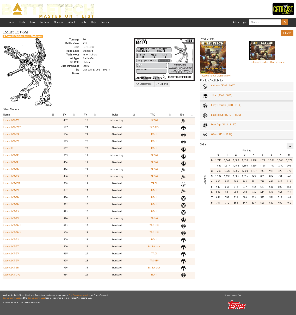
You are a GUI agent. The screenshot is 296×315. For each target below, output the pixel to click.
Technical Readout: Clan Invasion (267, 62)
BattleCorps (154, 246)
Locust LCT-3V (11, 218)
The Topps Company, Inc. (80, 295)
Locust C (8, 148)
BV (64, 114)
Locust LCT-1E (11, 155)
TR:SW (154, 120)
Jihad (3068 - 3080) (221, 95)
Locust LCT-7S (11, 134)
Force (104, 22)
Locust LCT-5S (11, 239)
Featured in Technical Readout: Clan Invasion (23, 36)
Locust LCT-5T (11, 246)
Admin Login (239, 22)
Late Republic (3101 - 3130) (226, 114)
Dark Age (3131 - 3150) (223, 124)
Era (182, 114)
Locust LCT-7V (11, 141)
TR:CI (154, 183)
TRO (152, 114)
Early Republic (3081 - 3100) (226, 105)
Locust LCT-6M (11, 267)
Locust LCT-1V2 (11, 183)
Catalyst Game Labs (11, 298)
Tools (83, 22)
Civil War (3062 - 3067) (223, 85)
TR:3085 (154, 127)
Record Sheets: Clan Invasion (215, 75)
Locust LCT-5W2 (12, 127)
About (71, 22)
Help (93, 22)
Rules (115, 114)
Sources (58, 22)
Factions (44, 22)
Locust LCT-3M (11, 204)
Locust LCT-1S (11, 176)
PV (85, 114)
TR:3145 (154, 225)
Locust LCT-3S (11, 211)
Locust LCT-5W (11, 260)
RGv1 (154, 134)
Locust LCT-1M (11, 169)
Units (22, 22)
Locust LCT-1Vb (11, 190)
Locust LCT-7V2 (11, 274)
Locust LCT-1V (11, 120)
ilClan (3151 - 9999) (221, 134)
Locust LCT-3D (11, 197)
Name (6, 114)
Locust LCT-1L (10, 162)
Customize (145, 83)
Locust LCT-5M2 (12, 225)
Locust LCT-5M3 (12, 232)
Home (11, 22)
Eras (32, 22)
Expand (163, 83)
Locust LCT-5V (11, 253)
